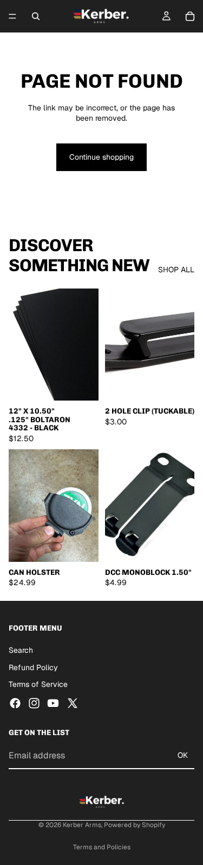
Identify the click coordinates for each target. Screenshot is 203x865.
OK (183, 755)
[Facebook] (15, 702)
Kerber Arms (82, 825)
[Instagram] (34, 702)
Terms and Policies (101, 847)
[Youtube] (53, 702)
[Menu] (12, 16)
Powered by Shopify (134, 825)
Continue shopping (101, 157)
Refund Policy (33, 667)
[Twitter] (72, 702)
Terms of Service (38, 684)
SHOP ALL (176, 269)
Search (21, 650)
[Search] (36, 16)
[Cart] (190, 16)
